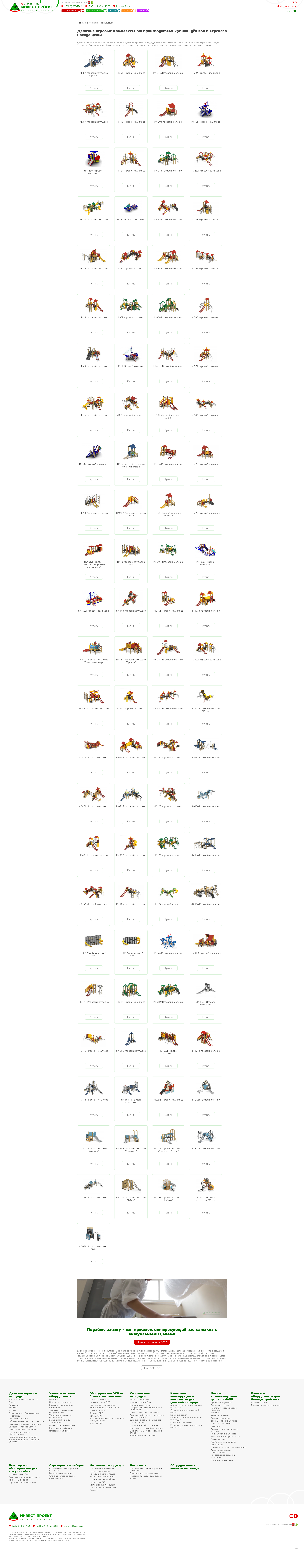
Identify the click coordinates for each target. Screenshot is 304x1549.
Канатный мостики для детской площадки (186, 1419)
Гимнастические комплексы (23, 1429)
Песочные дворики (18, 1419)
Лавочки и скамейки (221, 1418)
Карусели (14, 1405)
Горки (12, 1402)
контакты (142, 10)
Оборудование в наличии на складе (184, 1467)
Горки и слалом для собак (22, 1482)
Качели (12, 1410)
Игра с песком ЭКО (100, 1402)
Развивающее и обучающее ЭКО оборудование (107, 1420)
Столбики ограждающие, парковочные (62, 1477)
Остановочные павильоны (103, 1487)
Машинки (54, 1399)
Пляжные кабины (259, 1402)
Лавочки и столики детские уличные (224, 1430)
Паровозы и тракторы (60, 1402)
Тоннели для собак (18, 1480)
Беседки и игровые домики (22, 1427)
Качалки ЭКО (96, 1413)
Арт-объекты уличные (221, 1402)
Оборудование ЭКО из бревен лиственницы (106, 1395)
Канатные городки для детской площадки (186, 1426)
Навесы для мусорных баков (225, 1436)
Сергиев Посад (31, 4)
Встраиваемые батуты (60, 1428)
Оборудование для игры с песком (26, 1421)
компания (127, 10)
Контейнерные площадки (102, 1485)
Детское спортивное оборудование (19, 1433)
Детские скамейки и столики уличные (24, 1441)
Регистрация (291, 6)
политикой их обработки (59, 1540)
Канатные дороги (179, 1415)
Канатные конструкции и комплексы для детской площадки (185, 1398)
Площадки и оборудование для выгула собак (23, 1468)
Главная (80, 23)
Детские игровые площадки (100, 23)
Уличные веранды (219, 1415)
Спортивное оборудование (144, 1425)
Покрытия (138, 1465)
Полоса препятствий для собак (24, 1477)
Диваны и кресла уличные (224, 1421)
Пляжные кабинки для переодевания (221, 1451)
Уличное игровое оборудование (62, 1395)
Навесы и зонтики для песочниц (25, 1424)
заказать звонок (94, 10)
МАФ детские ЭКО (99, 1399)
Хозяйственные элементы (223, 1442)
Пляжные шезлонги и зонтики (265, 1405)
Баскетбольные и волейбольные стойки (146, 1432)
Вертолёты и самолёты (61, 1405)
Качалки (13, 1408)
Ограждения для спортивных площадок (63, 1469)
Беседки (215, 1413)
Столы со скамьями (221, 1423)
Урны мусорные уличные (223, 1434)
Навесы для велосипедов (102, 1474)
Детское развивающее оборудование (61, 1411)
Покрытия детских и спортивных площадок (146, 1469)
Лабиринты (55, 1423)
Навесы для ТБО (98, 1482)
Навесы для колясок (100, 1471)
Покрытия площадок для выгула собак (146, 1477)
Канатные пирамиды (181, 1422)
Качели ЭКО (96, 1416)
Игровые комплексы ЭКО (102, 1405)
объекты (113, 10)
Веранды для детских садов (23, 1437)
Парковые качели (220, 1405)
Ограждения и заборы (66, 1465)
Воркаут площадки (139, 1399)
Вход (282, 6)
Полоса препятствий (140, 1405)
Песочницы (14, 1416)
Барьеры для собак (19, 1474)
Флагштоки (216, 1458)
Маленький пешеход (59, 1420)
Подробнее (152, 1368)
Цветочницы (217, 1445)
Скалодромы (137, 1423)
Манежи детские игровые (62, 1425)
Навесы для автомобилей (102, 1479)
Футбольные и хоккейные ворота (146, 1428)
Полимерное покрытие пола (144, 1473)
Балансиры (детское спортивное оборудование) (147, 1416)
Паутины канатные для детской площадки (186, 1406)
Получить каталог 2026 (152, 1342)
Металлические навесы (102, 1468)
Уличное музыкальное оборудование (60, 1416)
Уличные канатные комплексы (145, 1420)
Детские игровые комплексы (23, 1399)
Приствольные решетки (223, 1455)
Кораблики (54, 1408)
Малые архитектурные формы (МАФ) (224, 1396)
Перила (93, 1490)
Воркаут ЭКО (96, 1423)
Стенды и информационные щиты (228, 1447)
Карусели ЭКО (97, 1410)
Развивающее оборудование (24, 1413)
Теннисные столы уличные (143, 1435)
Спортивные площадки (140, 1395)
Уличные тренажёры (140, 1402)
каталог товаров (70, 10)
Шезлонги (215, 1426)
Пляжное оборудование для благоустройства (265, 1396)
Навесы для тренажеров (102, 1477)
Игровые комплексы (59, 1431)
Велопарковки (218, 1439)
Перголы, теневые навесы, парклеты (224, 1409)
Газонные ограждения (222, 1460)
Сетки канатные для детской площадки (184, 1411)
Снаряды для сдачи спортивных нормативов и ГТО (146, 1409)
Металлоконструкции (107, 1465)
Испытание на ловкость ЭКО (104, 1408)
